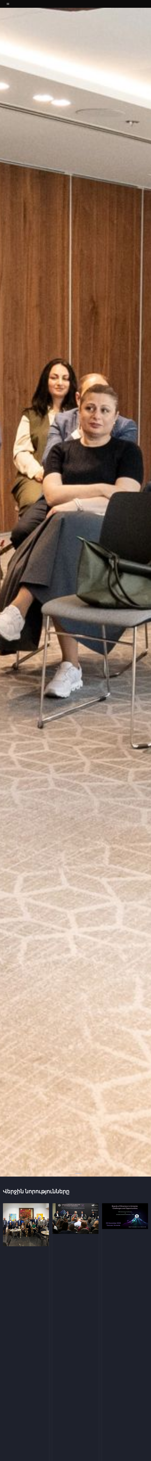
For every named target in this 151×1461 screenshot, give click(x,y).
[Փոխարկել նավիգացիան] (8, 4)
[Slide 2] (78, 1173)
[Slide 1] (71, 1173)
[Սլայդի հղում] (75, 592)
